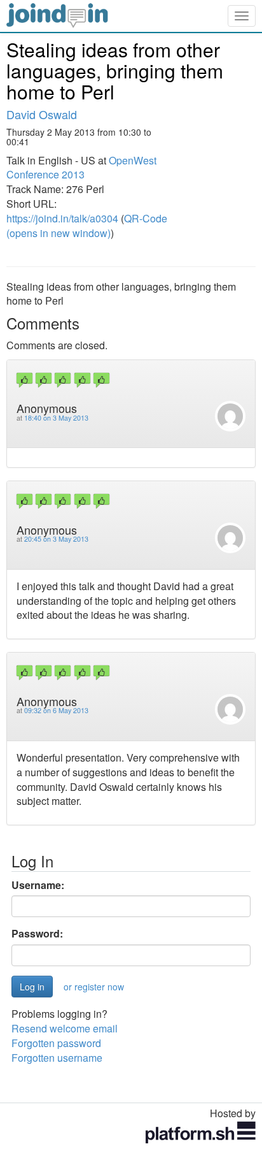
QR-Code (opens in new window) (86, 225)
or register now (94, 986)
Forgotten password (56, 1043)
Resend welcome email (64, 1028)
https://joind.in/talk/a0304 (62, 218)
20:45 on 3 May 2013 (56, 539)
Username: (37, 885)
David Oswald (41, 114)
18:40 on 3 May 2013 (56, 418)
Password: (37, 934)
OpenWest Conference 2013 (81, 167)
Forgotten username (56, 1057)
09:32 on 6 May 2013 (56, 710)
